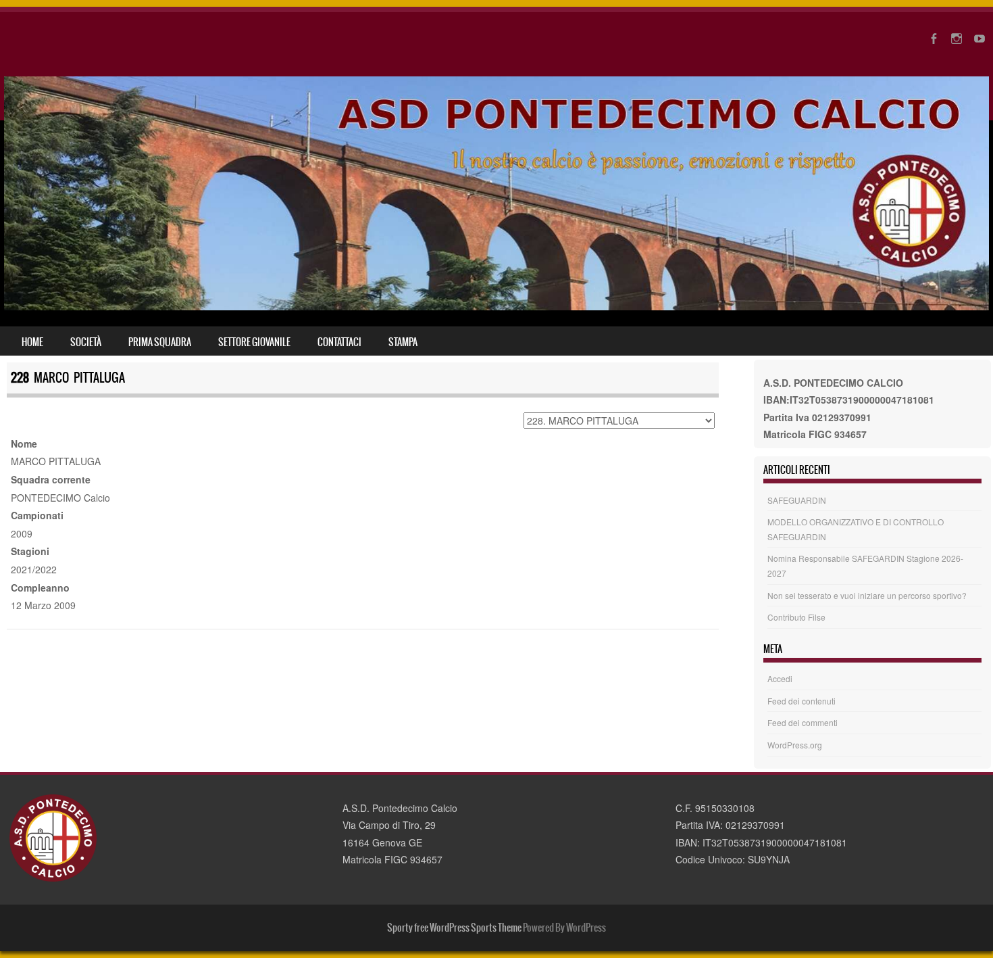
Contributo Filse (796, 617)
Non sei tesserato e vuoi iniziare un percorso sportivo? (867, 595)
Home (32, 342)
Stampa (402, 342)
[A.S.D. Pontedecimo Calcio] (496, 306)
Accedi (779, 678)
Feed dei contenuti (801, 700)
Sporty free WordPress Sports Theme (454, 927)
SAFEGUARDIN (796, 500)
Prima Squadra (159, 342)
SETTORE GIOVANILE (254, 342)
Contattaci (339, 342)
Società (85, 342)
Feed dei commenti (802, 722)
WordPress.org (794, 744)
